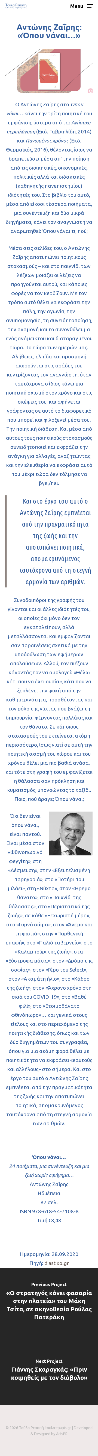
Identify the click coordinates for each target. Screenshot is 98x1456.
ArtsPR (62, 1434)
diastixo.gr (56, 1263)
